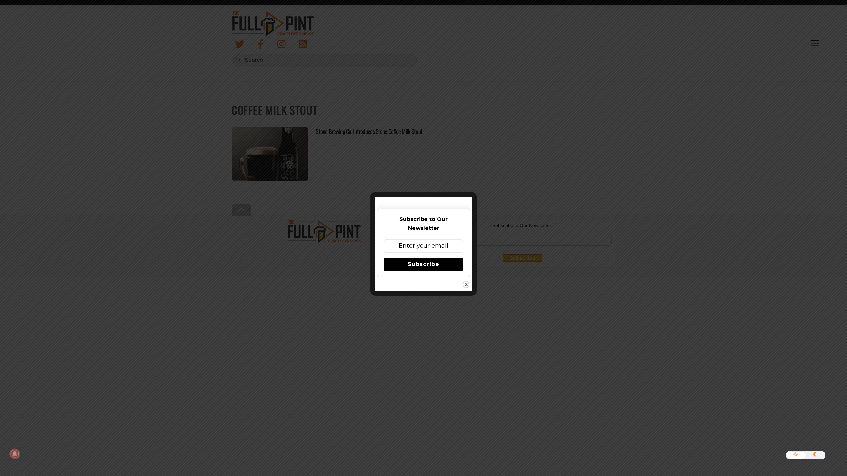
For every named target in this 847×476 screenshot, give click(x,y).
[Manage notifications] (14, 454)
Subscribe (423, 264)
